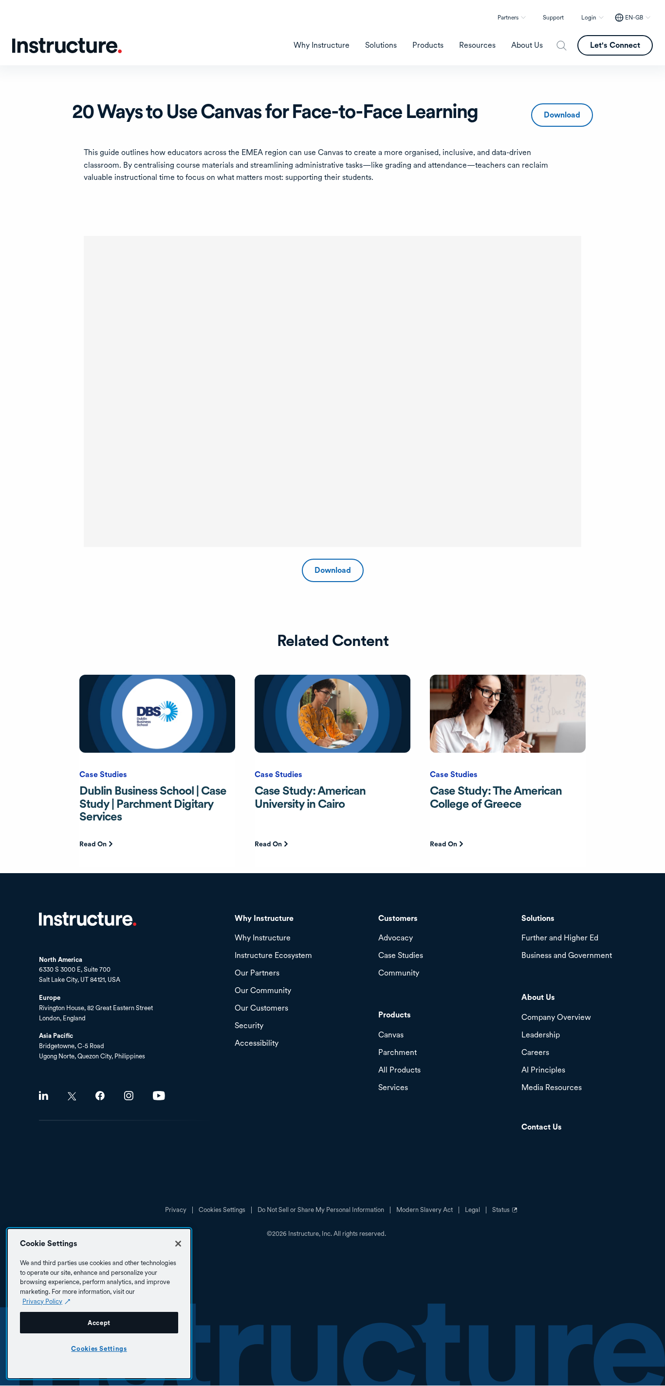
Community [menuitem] (398, 973)
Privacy (175, 1210)
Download (562, 114)
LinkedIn (43, 1095)
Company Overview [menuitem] (556, 1018)
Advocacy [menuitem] (395, 938)
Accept (99, 1323)
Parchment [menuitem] (397, 1053)
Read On (93, 844)
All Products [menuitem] (399, 1070)
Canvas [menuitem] (391, 1035)
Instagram (128, 1095)
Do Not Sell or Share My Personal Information (321, 1210)
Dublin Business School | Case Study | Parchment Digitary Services (152, 803)
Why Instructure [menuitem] (322, 45)
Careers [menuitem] (535, 1053)
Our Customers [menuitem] (261, 1008)
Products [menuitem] (427, 45)
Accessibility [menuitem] (256, 1043)
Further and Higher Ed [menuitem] (559, 938)
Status (505, 1213)
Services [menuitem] (393, 1088)
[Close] (178, 1243)
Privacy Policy (42, 1301)
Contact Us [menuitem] (541, 1127)
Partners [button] (508, 17)
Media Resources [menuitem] (551, 1088)
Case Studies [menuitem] (400, 956)
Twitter (72, 1096)
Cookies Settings (99, 1348)
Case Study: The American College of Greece (496, 796)
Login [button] (588, 17)
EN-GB (634, 17)
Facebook (100, 1095)
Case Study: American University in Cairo (310, 796)
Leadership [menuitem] (540, 1035)
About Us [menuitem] (527, 45)
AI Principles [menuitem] (543, 1070)
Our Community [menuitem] (263, 991)
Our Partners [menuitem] (257, 973)
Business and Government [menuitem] (566, 956)
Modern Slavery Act (424, 1210)
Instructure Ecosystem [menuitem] (273, 956)
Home (87, 919)
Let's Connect (615, 45)
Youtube (159, 1095)
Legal (472, 1210)
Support (553, 17)
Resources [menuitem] (477, 45)
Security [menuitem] (249, 1026)
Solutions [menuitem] (381, 45)
